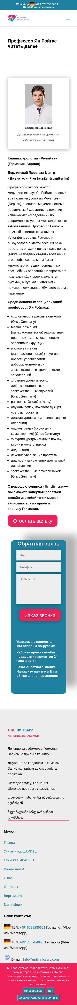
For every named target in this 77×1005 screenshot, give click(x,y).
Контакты (11, 887)
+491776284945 (32, 942)
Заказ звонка (40, 615)
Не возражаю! (33, 990)
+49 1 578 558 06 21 (46, 4)
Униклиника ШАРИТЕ (20, 851)
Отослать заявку (32, 520)
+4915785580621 (32, 927)
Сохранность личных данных (38, 997)
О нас (8, 878)
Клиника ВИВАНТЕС (20, 860)
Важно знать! (14, 869)
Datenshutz (13, 904)
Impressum (13, 895)
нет (50, 990)
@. (41, 959)
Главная (10, 842)
